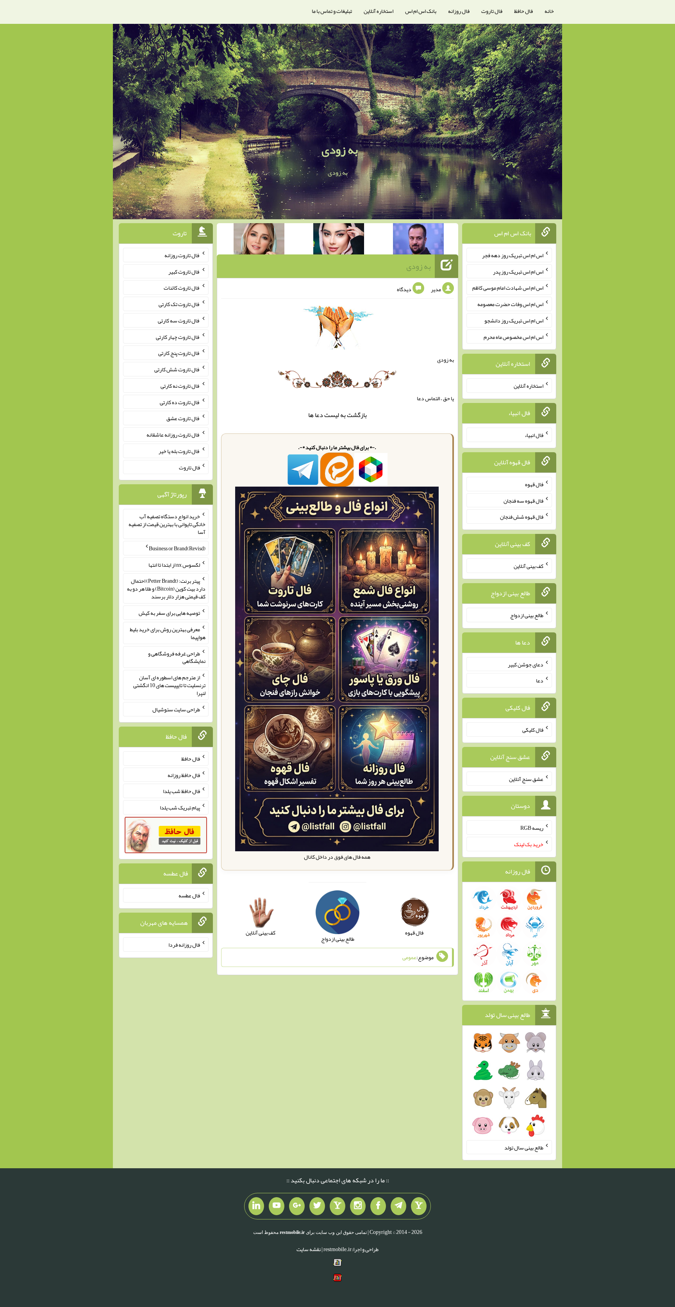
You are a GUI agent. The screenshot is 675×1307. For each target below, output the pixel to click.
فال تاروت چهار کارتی (178, 336)
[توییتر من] (317, 1206)
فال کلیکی (532, 729)
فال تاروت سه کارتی (179, 320)
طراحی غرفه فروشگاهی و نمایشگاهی (176, 657)
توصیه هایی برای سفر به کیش (169, 612)
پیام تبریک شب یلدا (180, 807)
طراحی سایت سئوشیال (176, 709)
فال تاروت (491, 10)
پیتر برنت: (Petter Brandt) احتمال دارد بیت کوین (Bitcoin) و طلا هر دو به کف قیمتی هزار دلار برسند (166, 588)
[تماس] (337, 1206)
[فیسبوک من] (378, 1206)
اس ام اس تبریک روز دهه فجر (512, 255)
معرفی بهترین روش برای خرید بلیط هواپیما (167, 633)
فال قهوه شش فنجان (521, 516)
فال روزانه (459, 10)
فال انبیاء (534, 435)
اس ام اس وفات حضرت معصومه (510, 304)
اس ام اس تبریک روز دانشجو (513, 320)
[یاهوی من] (419, 1206)
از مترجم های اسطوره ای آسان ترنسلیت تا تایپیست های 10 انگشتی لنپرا (169, 685)
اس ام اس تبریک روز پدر (518, 271)
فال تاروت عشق (183, 418)
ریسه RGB (531, 827)
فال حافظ (523, 10)
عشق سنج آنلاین (526, 778)
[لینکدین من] (256, 1206)
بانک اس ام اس (420, 10)
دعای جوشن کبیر (525, 664)
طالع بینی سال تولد (523, 1147)
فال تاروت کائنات (182, 287)
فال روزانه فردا (184, 944)
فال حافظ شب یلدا (181, 791)
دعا (319, 414)
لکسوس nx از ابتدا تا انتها (174, 564)
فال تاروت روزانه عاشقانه (173, 434)
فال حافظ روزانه (184, 774)
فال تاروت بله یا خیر (179, 451)
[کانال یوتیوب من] (276, 1206)
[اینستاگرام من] (358, 1206)
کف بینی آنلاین (528, 565)
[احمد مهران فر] (418, 240)
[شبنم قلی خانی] (259, 240)
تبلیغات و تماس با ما (332, 10)
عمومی (409, 957)
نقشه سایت (308, 1249)
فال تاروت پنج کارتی (179, 352)
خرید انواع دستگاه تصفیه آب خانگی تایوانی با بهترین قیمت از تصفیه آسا (167, 524)
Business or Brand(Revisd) (177, 548)
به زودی (339, 149)
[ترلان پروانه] (338, 240)
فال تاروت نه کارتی (180, 385)
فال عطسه (189, 895)
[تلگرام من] (398, 1206)
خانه (549, 10)
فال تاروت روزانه (182, 255)
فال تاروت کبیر (184, 271)
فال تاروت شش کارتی (177, 369)
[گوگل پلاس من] (297, 1206)
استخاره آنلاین (378, 10)
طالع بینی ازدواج (526, 615)
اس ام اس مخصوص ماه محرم (513, 336)
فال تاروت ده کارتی (180, 401)
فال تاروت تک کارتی (179, 304)
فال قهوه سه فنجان (523, 500)
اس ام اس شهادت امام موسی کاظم (507, 287)
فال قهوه (534, 484)
